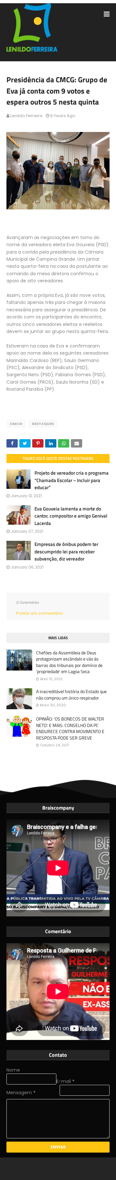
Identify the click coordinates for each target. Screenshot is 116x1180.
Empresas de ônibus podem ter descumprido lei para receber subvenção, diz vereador (66, 551)
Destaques (43, 423)
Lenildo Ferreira (26, 116)
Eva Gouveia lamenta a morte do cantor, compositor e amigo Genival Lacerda (70, 516)
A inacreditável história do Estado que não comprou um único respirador (71, 694)
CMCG (16, 423)
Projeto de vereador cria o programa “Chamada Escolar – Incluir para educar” (71, 480)
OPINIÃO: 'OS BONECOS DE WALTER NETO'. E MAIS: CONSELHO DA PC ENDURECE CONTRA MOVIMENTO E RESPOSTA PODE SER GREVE (70, 728)
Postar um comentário (39, 613)
